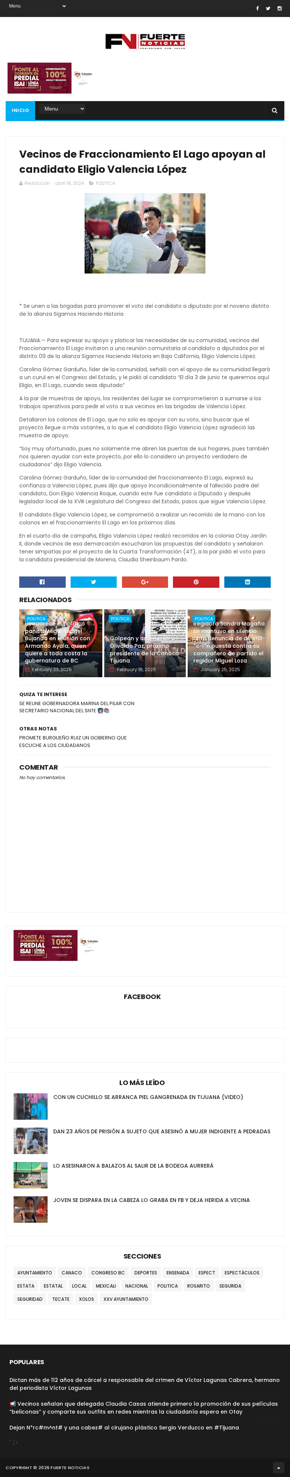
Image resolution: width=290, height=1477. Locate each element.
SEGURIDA (230, 1286)
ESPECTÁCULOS (242, 1273)
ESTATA (25, 1286)
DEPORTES (145, 1273)
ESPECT (207, 1273)
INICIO (20, 110)
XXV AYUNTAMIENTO (125, 1299)
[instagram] (279, 8)
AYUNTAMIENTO (34, 1273)
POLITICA (105, 183)
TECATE (60, 1299)
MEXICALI (106, 1286)
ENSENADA (178, 1273)
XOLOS (86, 1299)
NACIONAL (136, 1286)
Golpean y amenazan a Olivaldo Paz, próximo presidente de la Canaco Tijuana (144, 649)
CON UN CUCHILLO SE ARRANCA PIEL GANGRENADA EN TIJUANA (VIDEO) (148, 1097)
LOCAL (79, 1286)
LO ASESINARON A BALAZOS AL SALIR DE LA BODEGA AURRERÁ (133, 1166)
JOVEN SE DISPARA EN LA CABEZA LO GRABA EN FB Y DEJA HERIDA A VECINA (151, 1200)
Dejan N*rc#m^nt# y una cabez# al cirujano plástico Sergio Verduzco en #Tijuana (124, 1427)
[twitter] (268, 8)
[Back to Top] (278, 1467)
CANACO (72, 1273)
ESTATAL (53, 1286)
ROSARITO (198, 1286)
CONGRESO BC (108, 1273)
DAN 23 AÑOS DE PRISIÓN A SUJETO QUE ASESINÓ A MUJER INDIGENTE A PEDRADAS (161, 1131)
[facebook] (257, 8)
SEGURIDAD (30, 1299)
